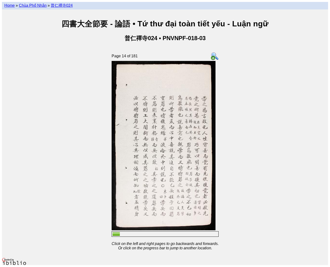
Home (9, 5)
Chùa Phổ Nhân (33, 5)
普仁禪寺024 (62, 5)
